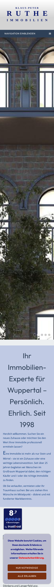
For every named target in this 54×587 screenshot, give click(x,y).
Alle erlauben (27, 576)
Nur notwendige (27, 567)
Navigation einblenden (19, 33)
